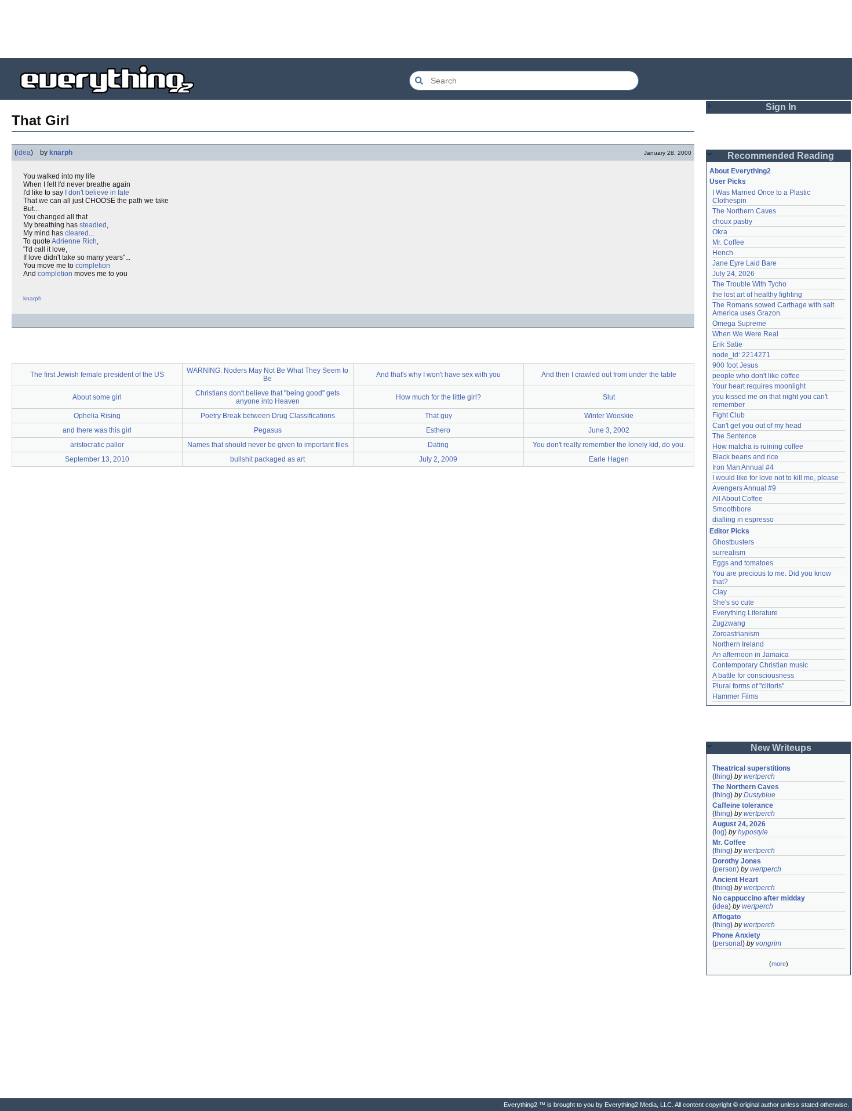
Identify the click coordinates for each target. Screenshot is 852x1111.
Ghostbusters (733, 542)
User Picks (727, 181)
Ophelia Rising (97, 416)
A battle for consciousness (753, 675)
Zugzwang (728, 623)
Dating (438, 445)
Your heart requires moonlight (759, 386)
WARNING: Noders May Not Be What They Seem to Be (267, 374)
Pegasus (268, 430)
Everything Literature (745, 613)
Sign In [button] (781, 107)
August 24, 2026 (739, 824)
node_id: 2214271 (741, 355)
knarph (60, 152)
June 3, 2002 (608, 430)
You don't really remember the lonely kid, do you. (609, 445)
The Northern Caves (744, 211)
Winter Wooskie (608, 416)
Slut (609, 397)
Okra (719, 232)
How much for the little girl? (438, 397)
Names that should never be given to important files (267, 445)
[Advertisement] (426, 29)
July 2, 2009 (438, 459)
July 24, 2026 (733, 274)
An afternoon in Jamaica (750, 655)
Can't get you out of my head (757, 426)
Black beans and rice (745, 457)
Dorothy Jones (736, 861)
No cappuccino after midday (758, 898)
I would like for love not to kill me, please (775, 478)
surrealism (728, 553)
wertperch (759, 776)
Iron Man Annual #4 (743, 467)
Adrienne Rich (74, 241)
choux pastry (732, 221)
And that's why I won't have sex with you (438, 375)
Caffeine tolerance (742, 805)
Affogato (726, 917)
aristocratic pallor (97, 445)
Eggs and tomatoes (742, 563)
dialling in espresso (743, 519)
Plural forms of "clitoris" (748, 686)
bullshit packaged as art (267, 459)
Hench (722, 253)
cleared (77, 233)
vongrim (768, 943)
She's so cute (733, 602)
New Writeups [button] (781, 748)
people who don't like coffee (756, 376)
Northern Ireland (738, 644)
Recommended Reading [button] (780, 156)
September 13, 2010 (97, 459)
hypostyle (753, 832)
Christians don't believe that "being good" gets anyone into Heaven (267, 397)
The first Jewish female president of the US (97, 375)
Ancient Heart (735, 880)
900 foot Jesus (735, 365)
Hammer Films (735, 696)
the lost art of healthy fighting (757, 295)
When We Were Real (745, 334)
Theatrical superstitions (751, 768)
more (778, 963)
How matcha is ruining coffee (757, 446)
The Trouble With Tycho (749, 284)
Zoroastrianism (735, 634)
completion (92, 266)
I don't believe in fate (97, 192)
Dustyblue (759, 795)
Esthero (438, 430)
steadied (93, 225)
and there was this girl (97, 430)
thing (722, 776)
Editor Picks (729, 531)
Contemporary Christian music (760, 665)
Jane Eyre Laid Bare (744, 263)
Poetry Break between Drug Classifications (268, 416)
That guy (438, 416)
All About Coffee (737, 499)
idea (24, 152)
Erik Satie (727, 344)
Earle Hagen (609, 459)
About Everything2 (740, 171)
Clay (719, 592)
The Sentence (734, 436)
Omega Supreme (739, 323)
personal (728, 943)
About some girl (97, 397)
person (726, 869)
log (719, 832)
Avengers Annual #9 (744, 488)
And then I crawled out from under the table (608, 375)
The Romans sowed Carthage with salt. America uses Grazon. (774, 309)
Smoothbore (731, 509)
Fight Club (728, 415)
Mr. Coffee (728, 242)
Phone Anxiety (736, 935)
